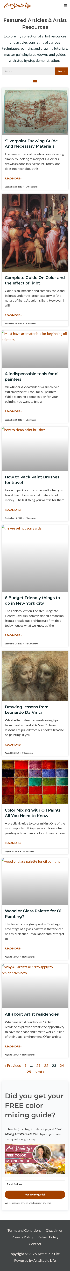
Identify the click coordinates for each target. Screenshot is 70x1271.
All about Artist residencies (32, 1014)
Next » (40, 1071)
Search (61, 71)
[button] (65, 6)
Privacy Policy (22, 1237)
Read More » (13, 178)
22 (46, 1065)
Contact (35, 1243)
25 (29, 1071)
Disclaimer (54, 1230)
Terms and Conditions (24, 1230)
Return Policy (47, 1237)
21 (38, 1065)
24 (62, 1065)
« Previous (13, 1065)
